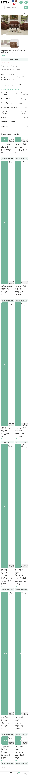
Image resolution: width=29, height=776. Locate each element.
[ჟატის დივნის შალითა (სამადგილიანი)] (7, 138)
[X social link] (11, 80)
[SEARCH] (26, 7)
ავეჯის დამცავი (13, 76)
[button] (8, 140)
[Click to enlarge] (4, 35)
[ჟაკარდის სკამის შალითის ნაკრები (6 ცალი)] (7, 652)
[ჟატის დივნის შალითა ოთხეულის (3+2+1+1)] (21, 362)
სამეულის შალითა (22, 76)
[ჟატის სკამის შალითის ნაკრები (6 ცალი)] (7, 221)
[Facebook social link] (9, 80)
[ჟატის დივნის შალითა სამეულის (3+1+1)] (21, 221)
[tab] (11, 85)
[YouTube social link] (14, 4)
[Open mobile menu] (2, 7)
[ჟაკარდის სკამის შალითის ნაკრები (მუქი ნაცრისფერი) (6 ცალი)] (21, 504)
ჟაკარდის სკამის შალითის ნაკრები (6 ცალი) (5, 722)
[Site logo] (5, 2)
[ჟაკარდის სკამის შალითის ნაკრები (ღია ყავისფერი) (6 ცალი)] (7, 504)
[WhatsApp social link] (13, 80)
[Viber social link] (15, 80)
